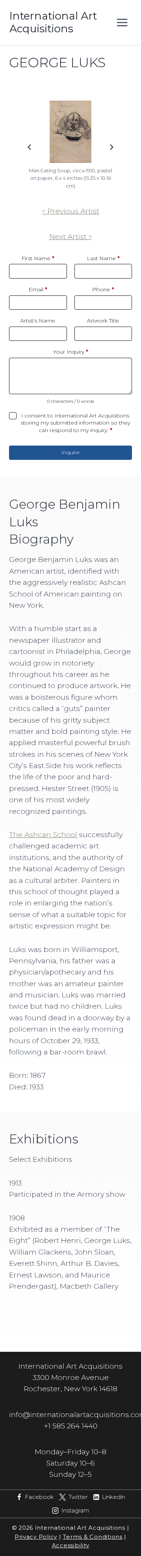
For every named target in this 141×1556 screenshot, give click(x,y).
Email (38, 289)
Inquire (70, 452)
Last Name (103, 258)
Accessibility (70, 1545)
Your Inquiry (70, 351)
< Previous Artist (70, 211)
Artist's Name (37, 320)
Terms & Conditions (92, 1536)
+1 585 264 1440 (70, 1426)
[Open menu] (122, 22)
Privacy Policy (36, 1536)
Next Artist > (70, 236)
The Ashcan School (43, 834)
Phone (103, 289)
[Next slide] (111, 147)
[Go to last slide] (30, 147)
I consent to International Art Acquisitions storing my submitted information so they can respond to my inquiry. (75, 423)
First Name (37, 258)
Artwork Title (103, 320)
